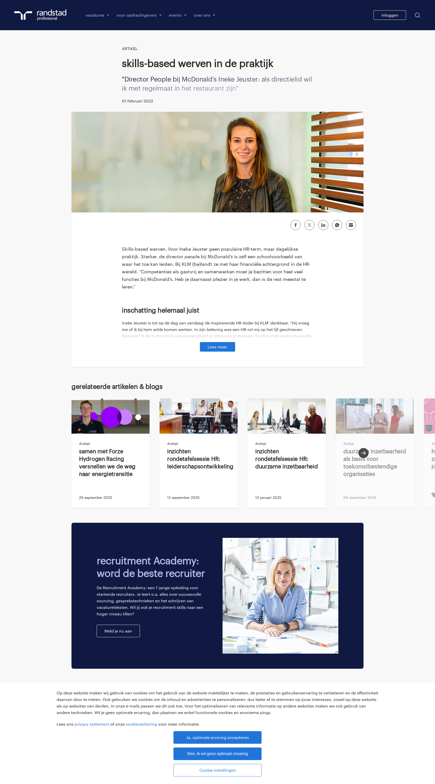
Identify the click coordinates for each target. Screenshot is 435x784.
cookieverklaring (141, 724)
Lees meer (217, 346)
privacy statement (92, 724)
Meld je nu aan (118, 630)
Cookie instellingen (217, 770)
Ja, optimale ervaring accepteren (217, 737)
